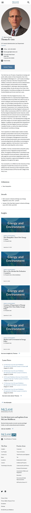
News (2, 457)
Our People (4, 451)
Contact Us (4, 454)
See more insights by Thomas (10, 353)
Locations (3, 460)
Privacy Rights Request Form (8, 500)
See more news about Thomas (12, 395)
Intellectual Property (21, 462)
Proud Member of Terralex (10, 439)
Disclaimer (3, 503)
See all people (6, 402)
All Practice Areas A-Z (22, 482)
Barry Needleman (16, 274)
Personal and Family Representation (21, 478)
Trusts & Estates (21, 451)
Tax (17, 457)
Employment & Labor (21, 460)
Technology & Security (6, 465)
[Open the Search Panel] (28, 2)
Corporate (19, 449)
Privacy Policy (4, 498)
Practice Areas (21, 446)
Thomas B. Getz (8, 241)
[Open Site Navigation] (2, 2)
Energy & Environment (9, 235)
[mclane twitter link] (2, 491)
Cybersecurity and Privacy (23, 465)
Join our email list (7, 428)
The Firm (4, 446)
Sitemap (3, 506)
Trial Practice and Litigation (23, 454)
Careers (3, 462)
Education (19, 475)
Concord (3, 45)
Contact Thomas (8, 67)
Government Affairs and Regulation (22, 471)
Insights (3, 449)
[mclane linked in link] (5, 491)
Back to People (7, 37)
